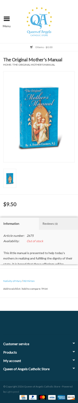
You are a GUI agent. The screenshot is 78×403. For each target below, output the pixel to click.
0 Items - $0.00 (43, 47)
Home (7, 64)
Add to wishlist (11, 288)
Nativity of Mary (12, 281)
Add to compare (31, 288)
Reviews (50, 223)
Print (45, 288)
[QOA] (46, 21)
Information (11, 223)
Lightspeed (12, 391)
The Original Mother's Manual (34, 64)
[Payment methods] (22, 397)
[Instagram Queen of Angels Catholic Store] (54, 324)
